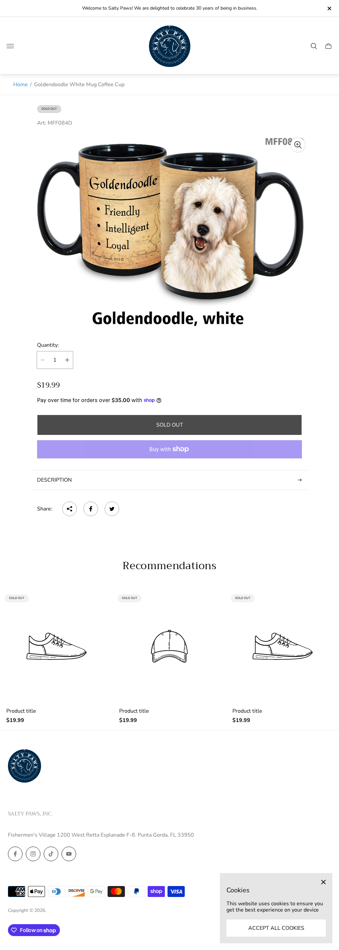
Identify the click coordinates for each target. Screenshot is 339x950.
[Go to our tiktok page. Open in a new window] (51, 854)
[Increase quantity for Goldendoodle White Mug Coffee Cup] (67, 360)
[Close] (323, 882)
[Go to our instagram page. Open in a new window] (33, 854)
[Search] (314, 46)
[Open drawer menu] (10, 46)
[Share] (69, 509)
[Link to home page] (24, 766)
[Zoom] (298, 145)
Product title (21, 711)
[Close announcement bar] (329, 8)
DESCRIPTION (54, 480)
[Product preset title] (56, 646)
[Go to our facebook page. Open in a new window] (15, 854)
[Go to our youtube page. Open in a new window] (69, 854)
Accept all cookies (276, 928)
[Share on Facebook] (90, 509)
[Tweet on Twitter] (112, 509)
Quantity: (48, 345)
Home (20, 84)
